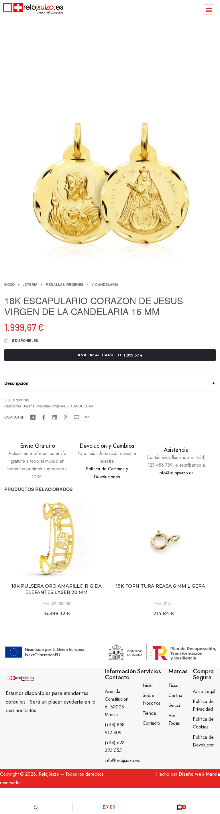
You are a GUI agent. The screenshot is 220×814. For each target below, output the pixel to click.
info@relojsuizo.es (176, 473)
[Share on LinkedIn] (54, 417)
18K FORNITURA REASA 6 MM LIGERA (160, 586)
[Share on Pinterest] (65, 417)
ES (112, 807)
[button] (209, 10)
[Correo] (76, 417)
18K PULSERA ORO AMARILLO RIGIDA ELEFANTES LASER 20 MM (56, 589)
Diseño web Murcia (199, 774)
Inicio (9, 284)
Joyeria (30, 284)
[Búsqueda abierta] (36, 806)
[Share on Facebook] (43, 417)
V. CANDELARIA (104, 284)
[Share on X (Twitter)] (33, 417)
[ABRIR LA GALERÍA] (110, 162)
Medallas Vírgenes (64, 284)
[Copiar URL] (87, 417)
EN (106, 807)
